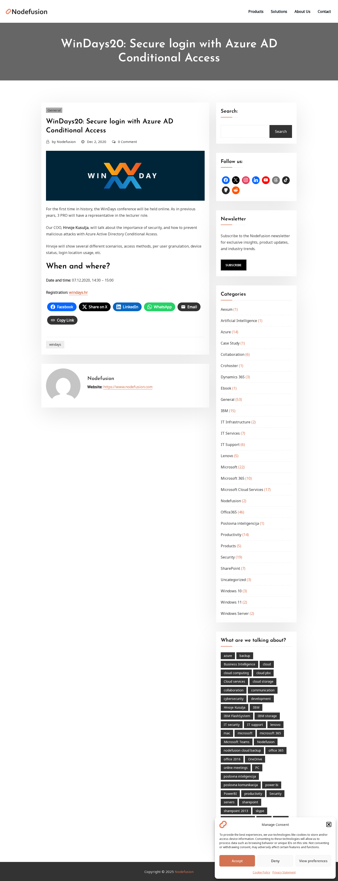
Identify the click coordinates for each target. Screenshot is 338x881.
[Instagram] (246, 180)
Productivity (231, 534)
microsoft (245, 733)
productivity (253, 793)
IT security (232, 724)
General (54, 110)
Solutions (279, 11)
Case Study (230, 343)
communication (263, 690)
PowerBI (230, 793)
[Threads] (276, 180)
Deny (275, 860)
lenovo (275, 724)
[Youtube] (266, 180)
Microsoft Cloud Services (242, 489)
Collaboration (232, 354)
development (261, 698)
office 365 (276, 750)
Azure (226, 331)
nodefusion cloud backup (242, 750)
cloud (267, 664)
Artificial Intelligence (239, 320)
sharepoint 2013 (236, 811)
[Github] (226, 190)
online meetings (236, 767)
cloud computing (236, 673)
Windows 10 (231, 590)
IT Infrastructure (235, 422)
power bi (271, 785)
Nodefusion (64, 141)
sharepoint (250, 802)
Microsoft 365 (232, 478)
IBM (224, 410)
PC (257, 767)
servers (229, 802)
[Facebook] (226, 180)
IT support (255, 724)
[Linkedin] (256, 180)
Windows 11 (231, 602)
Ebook (226, 388)
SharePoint (230, 568)
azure (228, 655)
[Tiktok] (286, 180)
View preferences (313, 860)
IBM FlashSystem (237, 716)
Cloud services (234, 681)
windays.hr (78, 292)
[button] (329, 824)
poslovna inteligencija (240, 776)
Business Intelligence (239, 664)
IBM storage (267, 716)
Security (228, 557)
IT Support (230, 444)
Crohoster (229, 365)
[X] (236, 180)
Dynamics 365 (233, 376)
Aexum (226, 309)
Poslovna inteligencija (240, 523)
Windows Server (235, 613)
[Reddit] (236, 190)
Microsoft (229, 467)
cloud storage (263, 681)
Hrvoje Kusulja (234, 707)
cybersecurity (233, 698)
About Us (302, 11)
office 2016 (232, 759)
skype (260, 811)
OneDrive (255, 759)
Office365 (229, 512)
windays (55, 344)
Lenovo (227, 455)
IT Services (230, 433)
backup (245, 655)
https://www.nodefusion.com (127, 386)
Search (281, 131)
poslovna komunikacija (241, 785)
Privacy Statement (284, 872)
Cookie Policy (261, 872)
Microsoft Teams (236, 742)
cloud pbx (263, 673)
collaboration (233, 690)
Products (256, 11)
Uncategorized (233, 579)
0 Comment (127, 141)
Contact (324, 11)
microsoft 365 (270, 733)
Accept (237, 860)
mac (227, 733)
